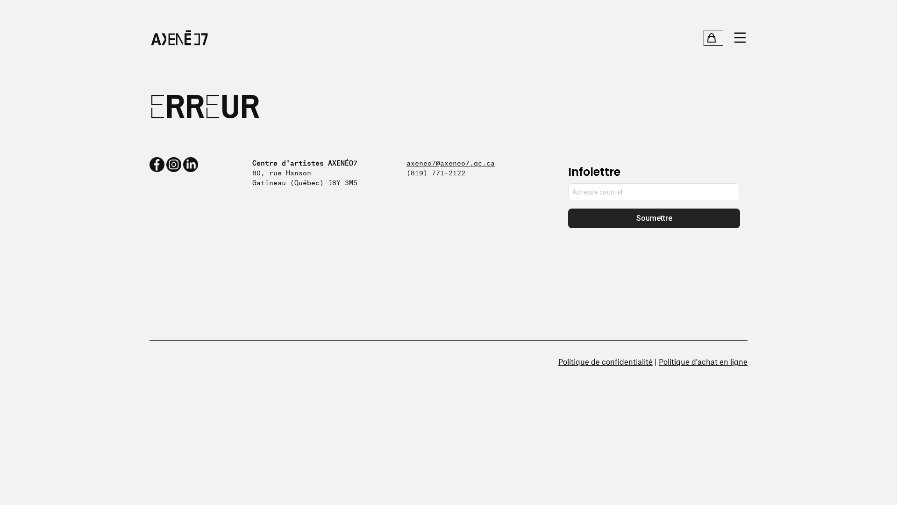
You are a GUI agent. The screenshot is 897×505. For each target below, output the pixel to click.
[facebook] (157, 164)
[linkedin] (190, 164)
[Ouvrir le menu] (740, 37)
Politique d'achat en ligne (703, 361)
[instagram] (173, 164)
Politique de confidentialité (605, 361)
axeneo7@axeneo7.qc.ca (450, 162)
